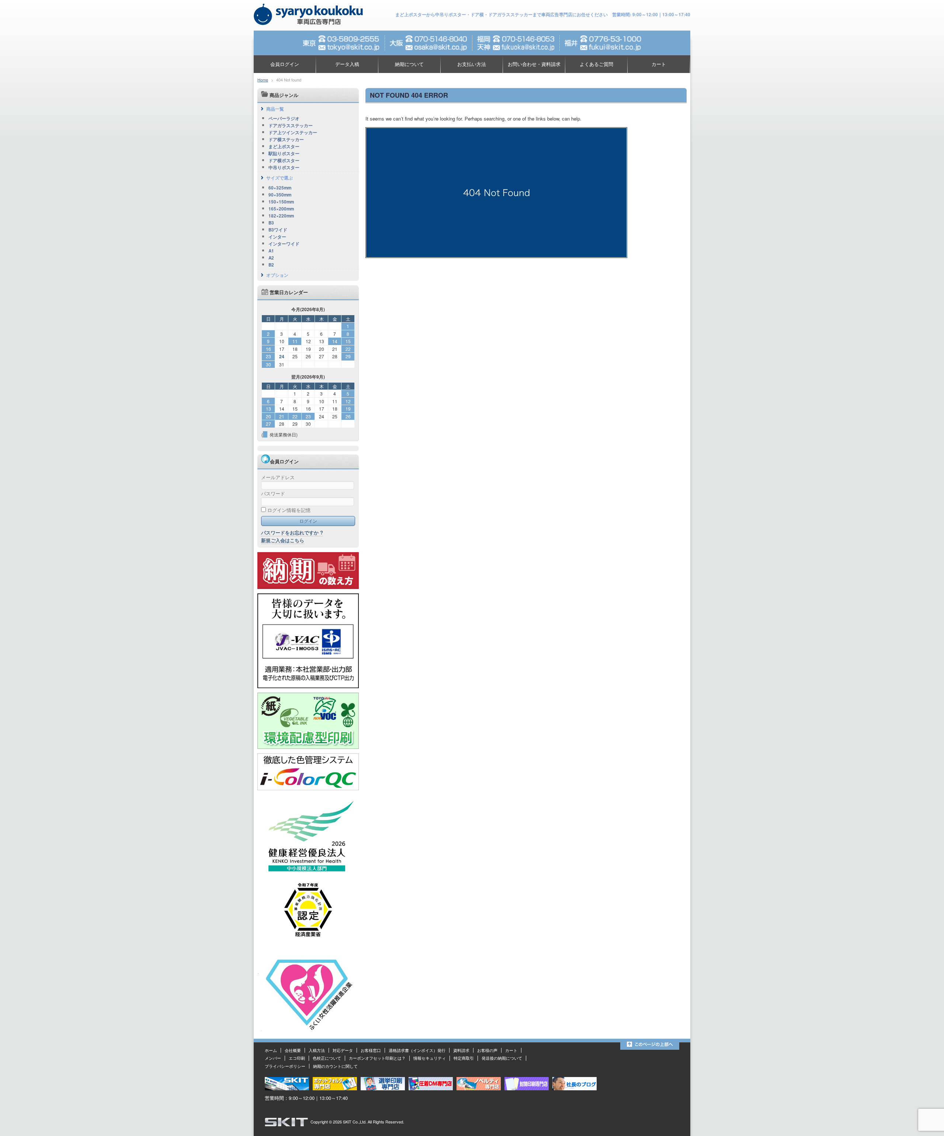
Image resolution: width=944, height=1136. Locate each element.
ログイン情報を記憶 (288, 509)
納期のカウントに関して (335, 1066)
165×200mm (281, 209)
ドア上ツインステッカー (292, 132)
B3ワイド (277, 230)
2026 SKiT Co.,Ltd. (350, 1122)
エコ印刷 (297, 1058)
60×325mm (279, 188)
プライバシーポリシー (285, 1066)
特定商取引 (464, 1058)
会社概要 (293, 1050)
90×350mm (279, 195)
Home (262, 80)
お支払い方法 (471, 63)
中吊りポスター (283, 167)
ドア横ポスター (283, 160)
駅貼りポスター (283, 153)
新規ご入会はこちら (282, 540)
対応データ (343, 1050)
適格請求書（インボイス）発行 (417, 1050)
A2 (271, 258)
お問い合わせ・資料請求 (534, 63)
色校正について (327, 1058)
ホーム (271, 1050)
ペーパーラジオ (283, 118)
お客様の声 (487, 1050)
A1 (271, 251)
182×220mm (281, 216)
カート (659, 63)
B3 (271, 223)
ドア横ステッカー (286, 139)
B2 (271, 265)
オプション (277, 275)
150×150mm (281, 202)
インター (277, 237)
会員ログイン (284, 63)
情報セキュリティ (429, 1058)
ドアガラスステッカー (290, 125)
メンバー (273, 1058)
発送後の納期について (502, 1058)
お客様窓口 (371, 1050)
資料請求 (461, 1050)
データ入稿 (347, 63)
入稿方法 (317, 1050)
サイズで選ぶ (279, 177)
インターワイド (283, 244)
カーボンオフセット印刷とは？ (377, 1058)
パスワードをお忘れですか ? (292, 532)
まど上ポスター (283, 146)
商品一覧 (275, 108)
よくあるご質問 (596, 63)
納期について (409, 63)
